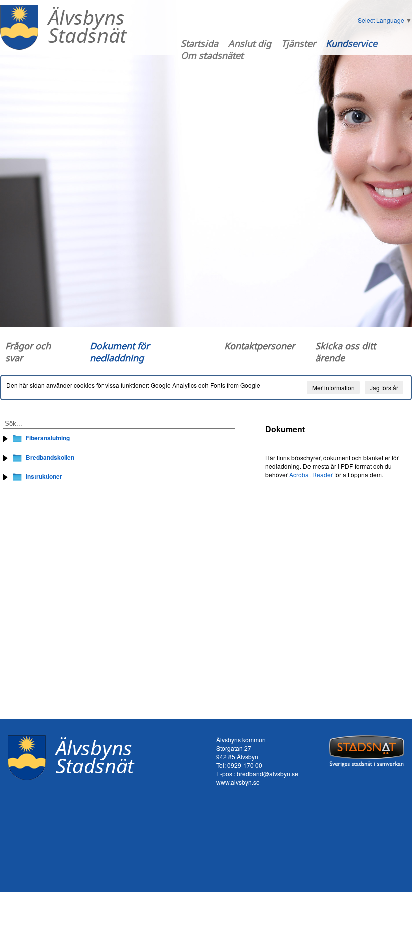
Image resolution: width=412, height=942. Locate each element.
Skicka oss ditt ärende (345, 352)
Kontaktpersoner (259, 346)
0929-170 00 (244, 765)
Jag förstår (384, 387)
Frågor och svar (28, 352)
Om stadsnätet (212, 55)
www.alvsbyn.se (238, 782)
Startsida (199, 43)
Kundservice (351, 43)
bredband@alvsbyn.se (267, 773)
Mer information (333, 387)
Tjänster (298, 43)
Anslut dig (249, 43)
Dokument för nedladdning (119, 352)
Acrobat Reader (311, 474)
